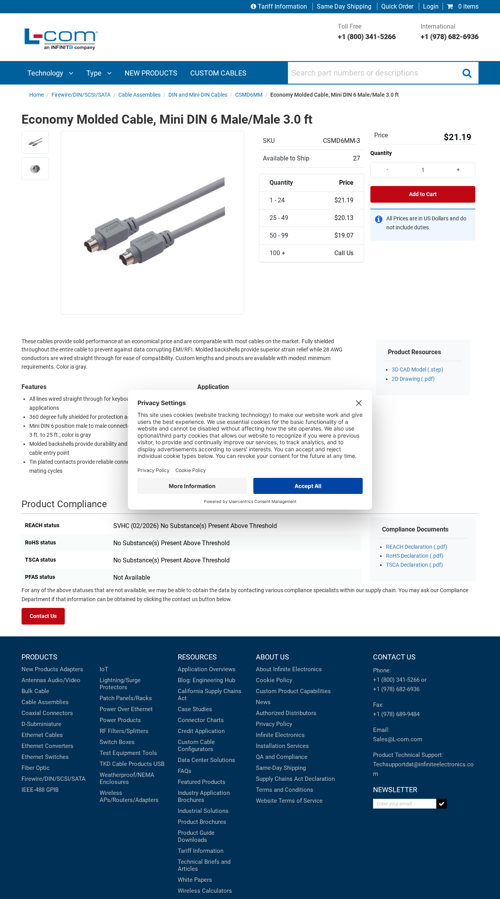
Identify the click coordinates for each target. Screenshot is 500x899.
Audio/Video (64, 680)
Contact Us (43, 616)
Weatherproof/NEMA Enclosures (127, 778)
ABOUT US (272, 657)
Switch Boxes (117, 742)
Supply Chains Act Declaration (295, 778)
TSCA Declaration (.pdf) (414, 565)
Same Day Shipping (344, 6)
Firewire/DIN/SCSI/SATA (53, 778)
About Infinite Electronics (289, 669)
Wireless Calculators (205, 890)
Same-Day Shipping (281, 767)
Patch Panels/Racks (126, 698)
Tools (149, 753)
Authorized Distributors (286, 713)
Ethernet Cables (42, 735)
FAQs (184, 771)
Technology (46, 73)
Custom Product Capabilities (293, 691)
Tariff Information (282, 6)
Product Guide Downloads (196, 836)
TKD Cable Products (126, 763)
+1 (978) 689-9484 (396, 714)
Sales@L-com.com (397, 739)
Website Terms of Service (289, 800)
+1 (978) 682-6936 (396, 689)
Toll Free (367, 32)
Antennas (33, 680)
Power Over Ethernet (126, 709)
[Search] (467, 73)
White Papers (195, 879)
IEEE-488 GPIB (40, 789)
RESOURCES (197, 657)
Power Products (120, 720)
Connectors (58, 713)
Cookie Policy (274, 680)
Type (94, 73)
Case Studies (195, 709)
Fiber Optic (35, 767)
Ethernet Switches (45, 756)
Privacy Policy (274, 724)
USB (159, 763)
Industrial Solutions (203, 810)
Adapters (71, 669)
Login (431, 6)
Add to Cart (423, 194)
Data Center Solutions (206, 760)
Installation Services (282, 745)
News (263, 702)
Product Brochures (202, 821)
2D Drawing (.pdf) (413, 379)
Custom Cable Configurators (196, 746)
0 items (468, 6)
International (450, 32)
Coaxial (31, 713)
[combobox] (383, 73)
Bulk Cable (35, 691)
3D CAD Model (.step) (417, 369)
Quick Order (397, 6)
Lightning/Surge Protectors (120, 684)
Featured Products (201, 781)
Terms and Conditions (284, 789)
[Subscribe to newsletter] (441, 804)
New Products (39, 669)
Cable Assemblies (45, 702)
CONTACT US (394, 657)
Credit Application (201, 731)
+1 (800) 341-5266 (396, 679)
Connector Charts (201, 720)
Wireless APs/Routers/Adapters (129, 796)
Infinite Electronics (280, 735)
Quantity (381, 153)
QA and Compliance (281, 756)
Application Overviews (207, 669)
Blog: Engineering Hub (206, 680)
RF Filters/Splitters (124, 731)
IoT (104, 669)
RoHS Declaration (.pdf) (414, 556)
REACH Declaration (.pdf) (416, 547)
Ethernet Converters (47, 745)
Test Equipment (120, 753)
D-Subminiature (41, 724)
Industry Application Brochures (204, 796)
